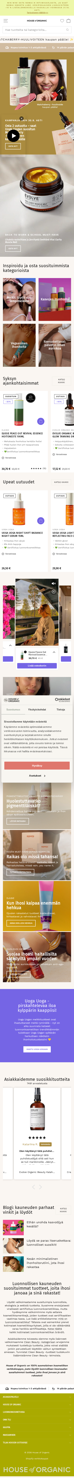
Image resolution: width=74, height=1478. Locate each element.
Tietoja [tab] (61, 709)
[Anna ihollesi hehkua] (37, 906)
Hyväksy (37, 765)
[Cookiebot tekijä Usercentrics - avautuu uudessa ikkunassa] (55, 700)
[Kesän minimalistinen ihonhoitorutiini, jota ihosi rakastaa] (13, 1264)
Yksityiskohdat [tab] (37, 709)
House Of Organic (12, 1404)
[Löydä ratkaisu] (37, 804)
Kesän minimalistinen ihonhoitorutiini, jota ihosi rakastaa (45, 1263)
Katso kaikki (61, 381)
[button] (34, 1187)
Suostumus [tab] (13, 709)
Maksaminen (9, 1435)
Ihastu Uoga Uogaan (37, 1049)
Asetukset (35, 775)
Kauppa (6, 1427)
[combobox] (37, 29)
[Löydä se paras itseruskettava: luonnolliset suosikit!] (13, 1245)
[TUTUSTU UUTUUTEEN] (37, 855)
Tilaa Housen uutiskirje (15, 1442)
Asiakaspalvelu (11, 1397)
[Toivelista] (62, 20)
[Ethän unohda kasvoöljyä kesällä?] (13, 1227)
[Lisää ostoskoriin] (40, 421)
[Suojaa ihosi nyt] (37, 957)
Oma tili (7, 1420)
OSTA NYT (13, 248)
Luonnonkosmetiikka (14, 1412)
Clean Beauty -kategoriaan (39, 1342)
